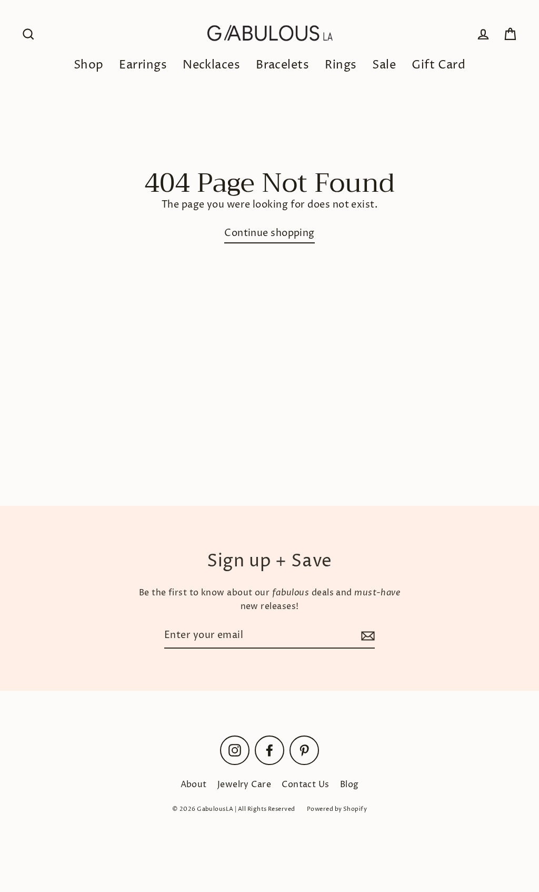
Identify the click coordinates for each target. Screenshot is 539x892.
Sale (384, 65)
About (194, 784)
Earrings (143, 65)
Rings (340, 65)
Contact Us (306, 784)
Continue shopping (269, 233)
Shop (89, 65)
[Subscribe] (366, 636)
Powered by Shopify (337, 809)
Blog (349, 784)
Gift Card (438, 65)
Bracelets (282, 65)
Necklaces (211, 65)
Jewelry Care (244, 784)
